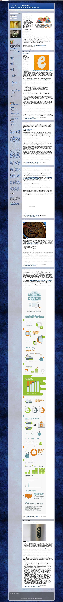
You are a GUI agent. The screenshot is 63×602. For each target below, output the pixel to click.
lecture (29, 163)
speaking (15, 174)
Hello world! (12, 124)
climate (14, 189)
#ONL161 (18, 187)
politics (34, 517)
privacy (11, 160)
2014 (12, 68)
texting (17, 180)
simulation (11, 180)
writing (18, 160)
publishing (31, 213)
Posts (12, 16)
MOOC (31, 216)
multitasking (12, 151)
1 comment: (37, 264)
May (12, 80)
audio (10, 182)
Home (11, 10)
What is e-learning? (26, 53)
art (11, 186)
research (35, 118)
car (11, 189)
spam (11, 184)
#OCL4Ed (14, 181)
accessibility (12, 169)
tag (14, 180)
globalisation (12, 158)
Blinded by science (14, 82)
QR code (18, 188)
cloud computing (16, 176)
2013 (12, 69)
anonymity (18, 181)
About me (14, 10)
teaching (29, 49)
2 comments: (37, 215)
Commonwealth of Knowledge (34, 177)
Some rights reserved (45, 70)
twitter (18, 154)
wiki (14, 160)
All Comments (13, 18)
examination (14, 147)
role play (14, 190)
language (17, 158)
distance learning (17, 142)
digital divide (26, 517)
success (19, 174)
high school (17, 182)
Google (15, 164)
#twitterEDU (11, 188)
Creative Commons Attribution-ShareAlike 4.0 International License (14, 197)
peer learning (12, 138)
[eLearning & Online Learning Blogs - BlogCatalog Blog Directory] (15, 204)
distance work (18, 169)
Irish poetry (12, 121)
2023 (12, 57)
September (13, 75)
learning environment (15, 136)
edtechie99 (28, 541)
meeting (11, 168)
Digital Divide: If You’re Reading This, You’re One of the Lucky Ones (41, 280)
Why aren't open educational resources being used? (32, 522)
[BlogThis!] (42, 117)
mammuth (34, 598)
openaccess (39, 586)
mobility (15, 161)
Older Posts (50, 589)
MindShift (12, 107)
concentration (15, 150)
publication (41, 216)
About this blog (20, 10)
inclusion (11, 155)
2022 (12, 58)
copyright (19, 164)
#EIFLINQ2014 (14, 187)
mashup (11, 190)
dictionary (17, 189)
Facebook (17, 155)
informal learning (27, 216)
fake (18, 177)
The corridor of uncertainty (20, 5)
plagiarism (11, 174)
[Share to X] (43, 117)
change (19, 149)
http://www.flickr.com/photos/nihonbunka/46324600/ (39, 45)
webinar (11, 149)
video (11, 142)
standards (16, 168)
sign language (17, 190)
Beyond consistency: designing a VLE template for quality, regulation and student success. (15, 114)
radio (19, 183)
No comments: (37, 162)
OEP (33, 216)
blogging (16, 157)
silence (11, 164)
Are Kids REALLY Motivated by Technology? (27, 30)
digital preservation (13, 177)
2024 (12, 56)
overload (19, 147)
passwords (17, 173)
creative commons (27, 586)
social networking (33, 265)
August (13, 76)
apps (18, 184)
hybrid (11, 183)
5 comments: (37, 585)
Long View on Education (15, 123)
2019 (12, 62)
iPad (12, 170)
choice (11, 161)
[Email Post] (40, 117)
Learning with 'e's (14, 120)
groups (17, 167)
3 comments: (37, 117)
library (11, 154)
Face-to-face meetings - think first (29, 122)
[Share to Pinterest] (45, 117)
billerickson (28, 130)
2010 (12, 97)
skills (29, 265)
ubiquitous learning (35, 163)
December (13, 71)
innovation (32, 586)
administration (13, 175)
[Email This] (41, 117)
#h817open (11, 173)
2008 (12, 100)
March (13, 92)
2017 (12, 64)
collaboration (27, 265)
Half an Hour (13, 103)
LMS (15, 162)
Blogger (41, 598)
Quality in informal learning (15, 86)
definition (26, 118)
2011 (12, 96)
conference (17, 141)
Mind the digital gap (26, 269)
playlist (17, 186)
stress (15, 152)
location (14, 183)
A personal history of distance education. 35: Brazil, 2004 (15, 118)
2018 (12, 63)
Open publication (25, 213)
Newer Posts (25, 589)
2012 (12, 70)
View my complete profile (13, 48)
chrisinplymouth (51, 70)
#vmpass (15, 188)
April (12, 81)
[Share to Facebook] (44, 117)
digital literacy (31, 517)
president (17, 183)
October (13, 74)
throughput (11, 171)
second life (17, 163)
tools (14, 154)
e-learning (29, 118)
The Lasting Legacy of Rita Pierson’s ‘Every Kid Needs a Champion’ (15, 109)
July (12, 77)
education (26, 49)
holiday (14, 186)
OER (35, 216)
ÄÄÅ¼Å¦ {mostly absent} (29, 238)
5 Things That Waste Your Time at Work (32, 243)
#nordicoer (15, 184)
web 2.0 (17, 148)
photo (17, 171)
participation (37, 216)
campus (26, 163)
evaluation (11, 167)
